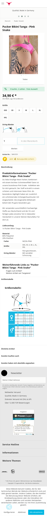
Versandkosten (37, 481)
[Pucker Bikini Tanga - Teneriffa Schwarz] (44, 15)
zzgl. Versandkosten (16, 99)
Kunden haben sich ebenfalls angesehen (17, 363)
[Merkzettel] (31, 3)
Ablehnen (22, 512)
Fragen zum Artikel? (14, 271)
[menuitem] (3, 3)
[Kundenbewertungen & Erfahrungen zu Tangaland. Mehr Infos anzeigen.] (23, 422)
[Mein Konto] (37, 3)
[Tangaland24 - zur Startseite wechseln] (9, 4)
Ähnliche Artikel (8, 349)
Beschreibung (6, 167)
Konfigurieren (9, 512)
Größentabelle (7, 279)
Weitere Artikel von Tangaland (18, 273)
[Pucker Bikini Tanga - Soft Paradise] (40, 15)
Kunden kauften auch (10, 356)
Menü (3, 3)
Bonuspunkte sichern (25, 159)
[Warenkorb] (43, 3)
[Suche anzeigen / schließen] (24, 3)
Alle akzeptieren (36, 512)
